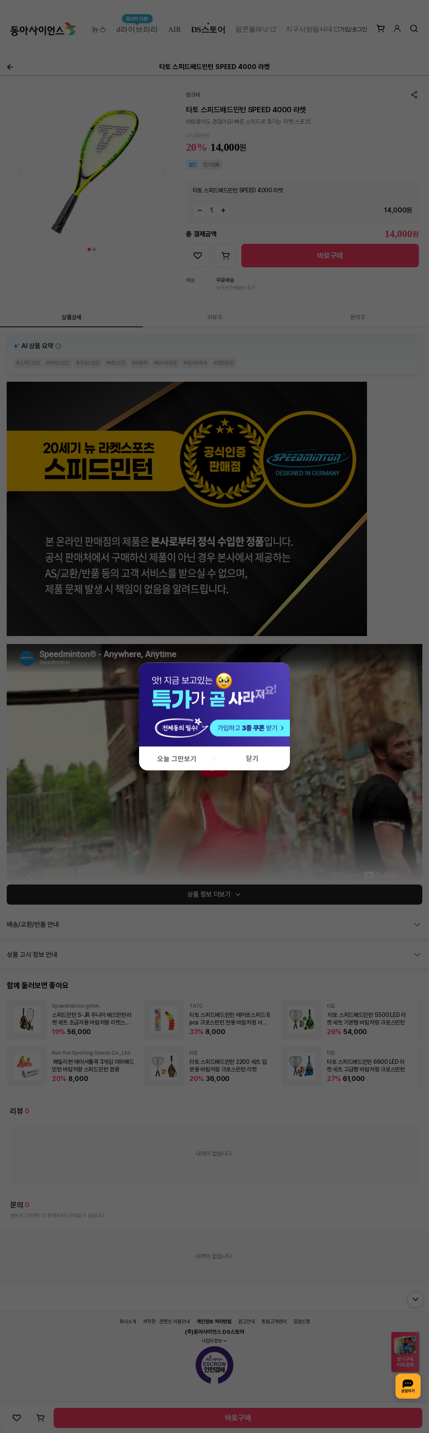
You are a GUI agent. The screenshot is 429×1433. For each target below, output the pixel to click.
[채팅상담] (408, 1386)
